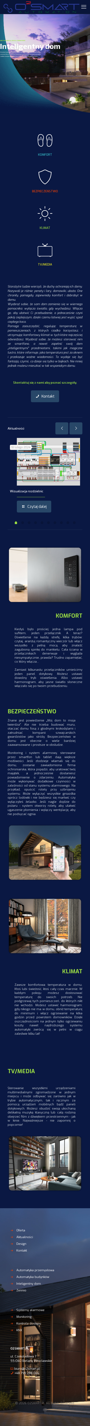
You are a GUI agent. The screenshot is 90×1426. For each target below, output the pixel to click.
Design (21, 1244)
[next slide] (75, 428)
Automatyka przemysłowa (35, 1270)
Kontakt (21, 1250)
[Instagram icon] (45, 1409)
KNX (19, 1330)
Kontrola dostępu (28, 1323)
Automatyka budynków (32, 1277)
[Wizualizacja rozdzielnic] (48, 462)
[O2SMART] (41, 7)
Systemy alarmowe (30, 1310)
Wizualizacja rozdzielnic (26, 491)
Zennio (21, 1290)
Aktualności (24, 1237)
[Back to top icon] (80, 1416)
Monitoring (24, 1317)
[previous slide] (61, 428)
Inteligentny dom (28, 1284)
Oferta (20, 1230)
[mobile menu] (84, 7)
